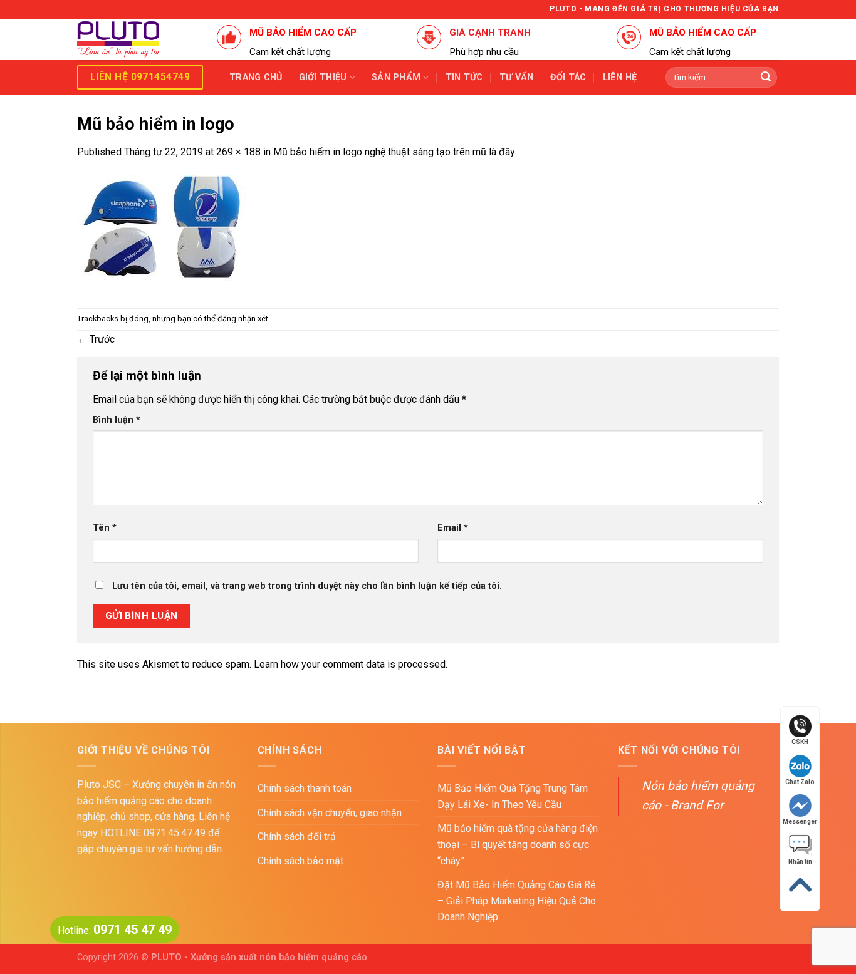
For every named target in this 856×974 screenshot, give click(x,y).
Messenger (800, 821)
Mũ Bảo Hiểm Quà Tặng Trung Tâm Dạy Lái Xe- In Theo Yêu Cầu (512, 796)
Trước (96, 339)
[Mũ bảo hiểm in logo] (161, 233)
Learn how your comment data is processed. (350, 664)
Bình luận (116, 420)
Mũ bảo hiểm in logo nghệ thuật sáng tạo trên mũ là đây (394, 152)
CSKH (799, 741)
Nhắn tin (800, 861)
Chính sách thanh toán (305, 788)
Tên (105, 527)
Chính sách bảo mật (300, 861)
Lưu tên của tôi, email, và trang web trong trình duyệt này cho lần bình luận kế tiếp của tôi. (307, 586)
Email (452, 527)
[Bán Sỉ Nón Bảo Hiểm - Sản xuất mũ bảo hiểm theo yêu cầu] (137, 39)
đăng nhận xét (242, 318)
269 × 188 (238, 152)
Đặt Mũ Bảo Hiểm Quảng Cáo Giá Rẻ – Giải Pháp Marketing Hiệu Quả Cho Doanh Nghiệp (516, 901)
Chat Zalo (800, 782)
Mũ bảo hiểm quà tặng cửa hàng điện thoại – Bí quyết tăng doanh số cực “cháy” (517, 844)
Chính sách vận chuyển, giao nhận (330, 813)
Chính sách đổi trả (297, 836)
